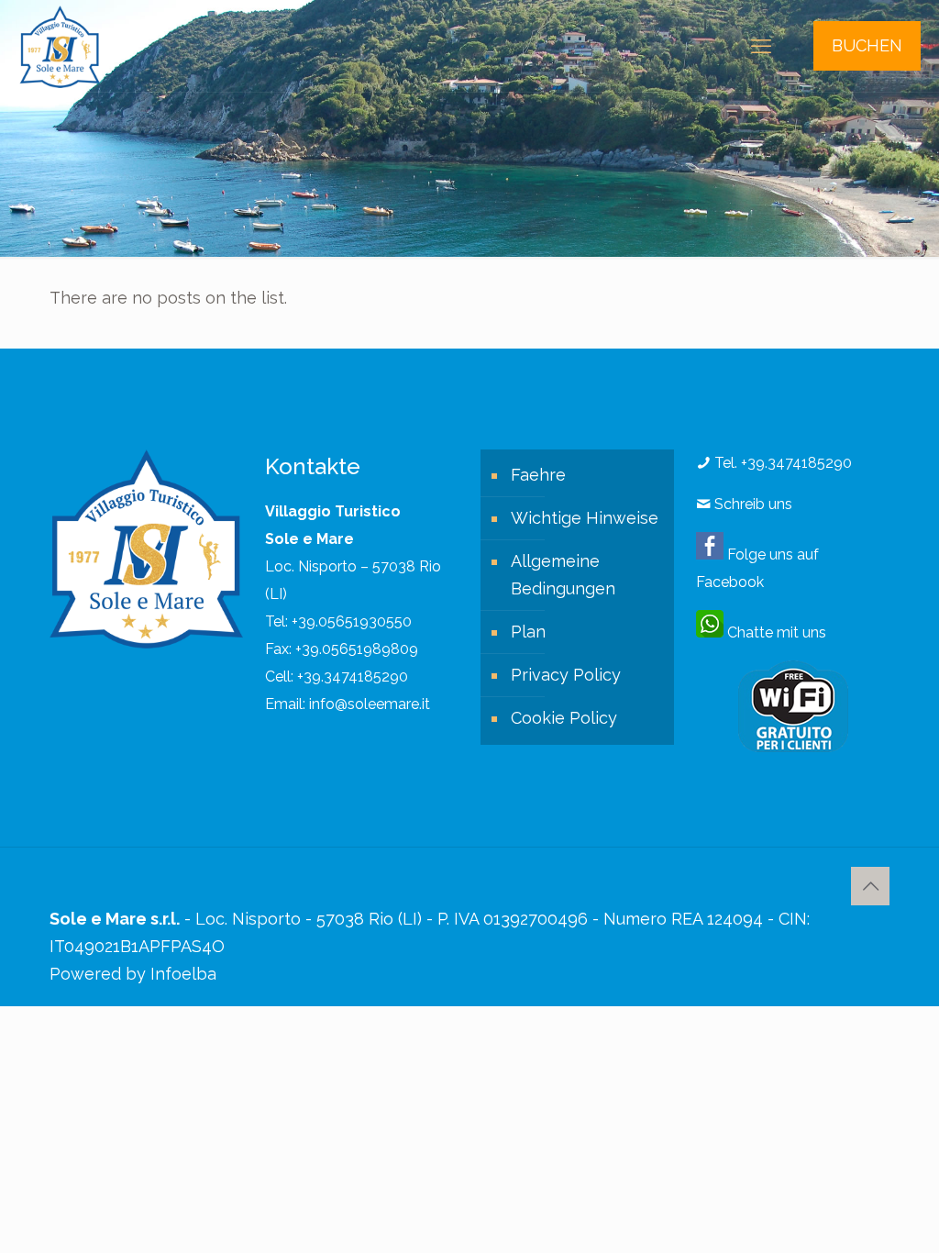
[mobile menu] (761, 45)
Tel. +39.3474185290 (781, 462)
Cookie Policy (564, 717)
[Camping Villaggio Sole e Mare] (59, 46)
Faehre (538, 474)
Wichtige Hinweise (584, 517)
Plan (528, 631)
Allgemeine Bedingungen (563, 574)
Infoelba (183, 973)
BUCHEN (867, 45)
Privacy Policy (566, 674)
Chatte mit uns (775, 632)
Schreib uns (751, 504)
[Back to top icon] (870, 886)
